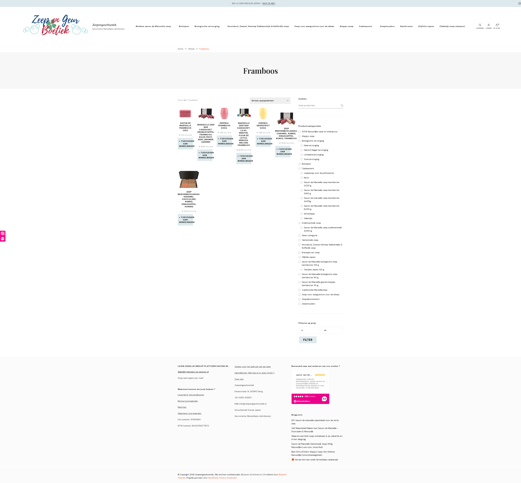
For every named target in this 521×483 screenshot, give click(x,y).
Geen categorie (309, 235)
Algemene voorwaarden (189, 413)
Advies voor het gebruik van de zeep (253, 366)
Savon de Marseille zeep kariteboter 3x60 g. (322, 192)
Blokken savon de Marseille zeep (153, 26)
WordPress (213, 477)
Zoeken (341, 105)
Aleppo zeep (347, 26)
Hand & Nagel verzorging (316, 150)
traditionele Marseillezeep (314, 289)
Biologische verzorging (207, 26)
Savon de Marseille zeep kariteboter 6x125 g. (322, 207)
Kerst (306, 177)
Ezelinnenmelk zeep (311, 223)
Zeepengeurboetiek (104, 25)
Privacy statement (228, 477)
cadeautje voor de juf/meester (319, 173)
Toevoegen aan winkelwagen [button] (186, 143)
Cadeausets (365, 26)
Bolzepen (184, 26)
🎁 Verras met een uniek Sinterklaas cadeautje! (314, 459)
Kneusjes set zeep (311, 252)
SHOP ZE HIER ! (268, 3)
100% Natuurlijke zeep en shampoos (319, 131)
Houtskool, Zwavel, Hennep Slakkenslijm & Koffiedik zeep (258, 26)
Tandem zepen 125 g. (314, 269)
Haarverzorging (311, 145)
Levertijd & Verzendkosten (191, 394)
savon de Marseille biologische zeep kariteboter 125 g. (319, 263)
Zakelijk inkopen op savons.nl (193, 371)
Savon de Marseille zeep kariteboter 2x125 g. (322, 184)
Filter (307, 340)
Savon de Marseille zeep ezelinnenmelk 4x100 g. (323, 229)
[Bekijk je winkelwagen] (497, 25)
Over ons (239, 379)
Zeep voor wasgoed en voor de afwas (314, 26)
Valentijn (308, 218)
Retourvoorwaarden (188, 401)
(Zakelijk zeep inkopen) (452, 26)
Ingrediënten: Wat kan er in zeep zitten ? (254, 372)
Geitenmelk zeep (310, 240)
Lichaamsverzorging (314, 154)
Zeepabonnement (311, 299)
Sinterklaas (309, 213)
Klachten (182, 407)
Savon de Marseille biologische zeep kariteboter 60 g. (319, 276)
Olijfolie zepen (426, 26)
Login (489, 28)
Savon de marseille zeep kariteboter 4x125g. (322, 200)
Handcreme (406, 26)
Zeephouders (387, 26)
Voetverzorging (311, 159)
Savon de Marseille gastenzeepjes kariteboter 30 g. (318, 284)
